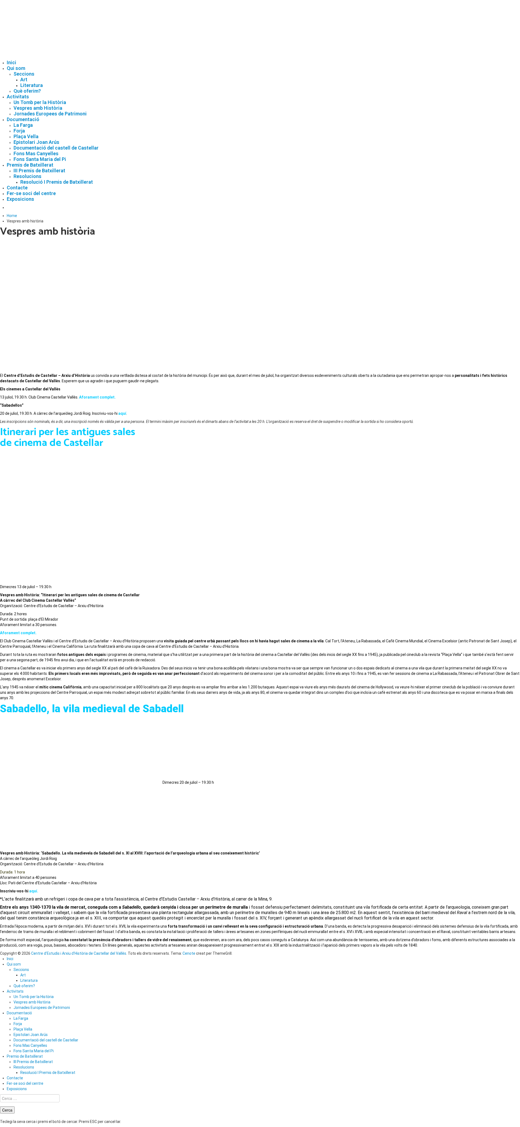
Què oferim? (27, 91)
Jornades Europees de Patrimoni (50, 113)
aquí (122, 413)
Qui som (16, 68)
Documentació (23, 119)
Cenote (189, 953)
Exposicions (20, 199)
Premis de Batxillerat (30, 165)
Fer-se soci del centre (31, 193)
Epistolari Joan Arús (36, 142)
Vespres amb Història (38, 108)
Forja (19, 131)
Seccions (24, 74)
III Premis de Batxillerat (39, 170)
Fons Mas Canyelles (36, 153)
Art (23, 79)
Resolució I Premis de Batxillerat (56, 182)
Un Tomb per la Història (40, 102)
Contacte (17, 187)
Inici (11, 62)
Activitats (18, 96)
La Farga (23, 125)
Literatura (31, 85)
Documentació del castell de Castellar (56, 148)
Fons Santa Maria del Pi (40, 159)
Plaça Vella (26, 136)
